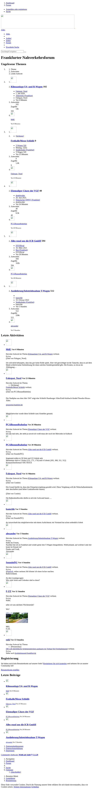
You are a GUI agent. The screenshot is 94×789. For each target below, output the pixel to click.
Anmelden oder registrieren (16, 9)
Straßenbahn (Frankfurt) (25, 150)
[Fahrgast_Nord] (9, 373)
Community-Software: (19, 755)
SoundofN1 (11, 562)
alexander (14, 326)
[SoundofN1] (9, 558)
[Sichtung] (20, 136)
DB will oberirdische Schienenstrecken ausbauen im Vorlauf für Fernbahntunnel (37, 649)
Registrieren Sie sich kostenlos (55, 664)
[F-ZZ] (9, 587)
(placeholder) (16, 772)
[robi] (9, 635)
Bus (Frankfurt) (22, 250)
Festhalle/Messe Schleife (22, 141)
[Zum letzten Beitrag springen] (13, 115)
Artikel (8, 38)
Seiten (8, 41)
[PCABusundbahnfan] (9, 420)
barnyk (10, 571)
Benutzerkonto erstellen (10, 670)
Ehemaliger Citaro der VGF (25, 190)
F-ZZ (8, 591)
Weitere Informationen (22, 787)
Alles (3, 30)
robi (8, 639)
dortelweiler (20, 195)
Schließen (35, 787)
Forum (8, 43)
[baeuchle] (9, 504)
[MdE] (9, 345)
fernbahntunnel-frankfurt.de (25, 653)
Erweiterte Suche (12, 47)
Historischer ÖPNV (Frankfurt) (28, 200)
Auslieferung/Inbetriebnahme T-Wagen (30, 291)
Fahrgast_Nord (21, 91)
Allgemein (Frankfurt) (24, 96)
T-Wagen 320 (21, 145)
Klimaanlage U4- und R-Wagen (27, 86)
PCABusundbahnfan (19, 224)
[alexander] (9, 529)
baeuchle (19, 298)
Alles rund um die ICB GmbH (26, 241)
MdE (13, 119)
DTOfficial (20, 246)
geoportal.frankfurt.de (14, 405)
